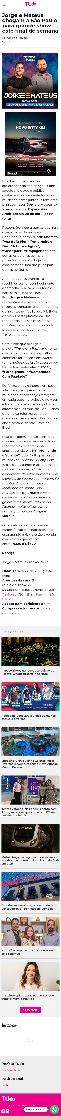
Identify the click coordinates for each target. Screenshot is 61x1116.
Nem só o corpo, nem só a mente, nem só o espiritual (28, 952)
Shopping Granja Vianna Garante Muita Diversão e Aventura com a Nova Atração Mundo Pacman (29, 764)
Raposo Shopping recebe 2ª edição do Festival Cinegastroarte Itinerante (27, 672)
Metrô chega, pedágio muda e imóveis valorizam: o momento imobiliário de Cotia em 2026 (30, 860)
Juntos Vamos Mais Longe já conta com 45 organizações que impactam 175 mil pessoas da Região (29, 812)
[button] (4, 4)
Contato (6, 1085)
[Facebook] (7, 1111)
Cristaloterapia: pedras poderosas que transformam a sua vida (27, 997)
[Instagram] (3, 1111)
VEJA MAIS (30, 1009)
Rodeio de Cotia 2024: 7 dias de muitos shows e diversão (28, 717)
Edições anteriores (12, 1070)
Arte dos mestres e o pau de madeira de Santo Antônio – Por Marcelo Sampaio (29, 907)
